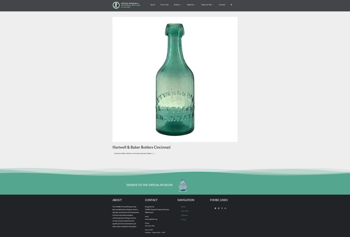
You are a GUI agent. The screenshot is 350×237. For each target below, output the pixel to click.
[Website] (215, 208)
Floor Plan (185, 211)
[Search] (231, 5)
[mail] (225, 208)
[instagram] (218, 208)
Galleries (184, 215)
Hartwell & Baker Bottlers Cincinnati (141, 147)
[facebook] (222, 208)
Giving (183, 219)
